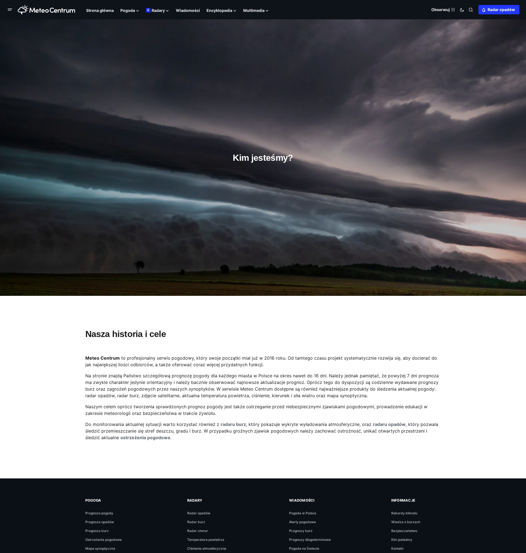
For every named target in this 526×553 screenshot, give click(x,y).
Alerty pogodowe (302, 522)
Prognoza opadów (99, 522)
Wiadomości (302, 500)
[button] (11, 9)
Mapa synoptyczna (100, 548)
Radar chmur (197, 531)
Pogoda (93, 500)
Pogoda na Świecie (304, 548)
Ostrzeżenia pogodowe (103, 540)
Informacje (403, 500)
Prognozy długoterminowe (310, 540)
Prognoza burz (97, 531)
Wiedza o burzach (405, 522)
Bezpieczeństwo (404, 531)
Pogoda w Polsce (302, 513)
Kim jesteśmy (401, 540)
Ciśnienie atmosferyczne (206, 548)
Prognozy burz (301, 531)
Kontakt (397, 548)
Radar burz (196, 522)
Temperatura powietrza (205, 540)
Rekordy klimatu (404, 513)
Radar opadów (501, 9)
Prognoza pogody (99, 513)
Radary (194, 500)
